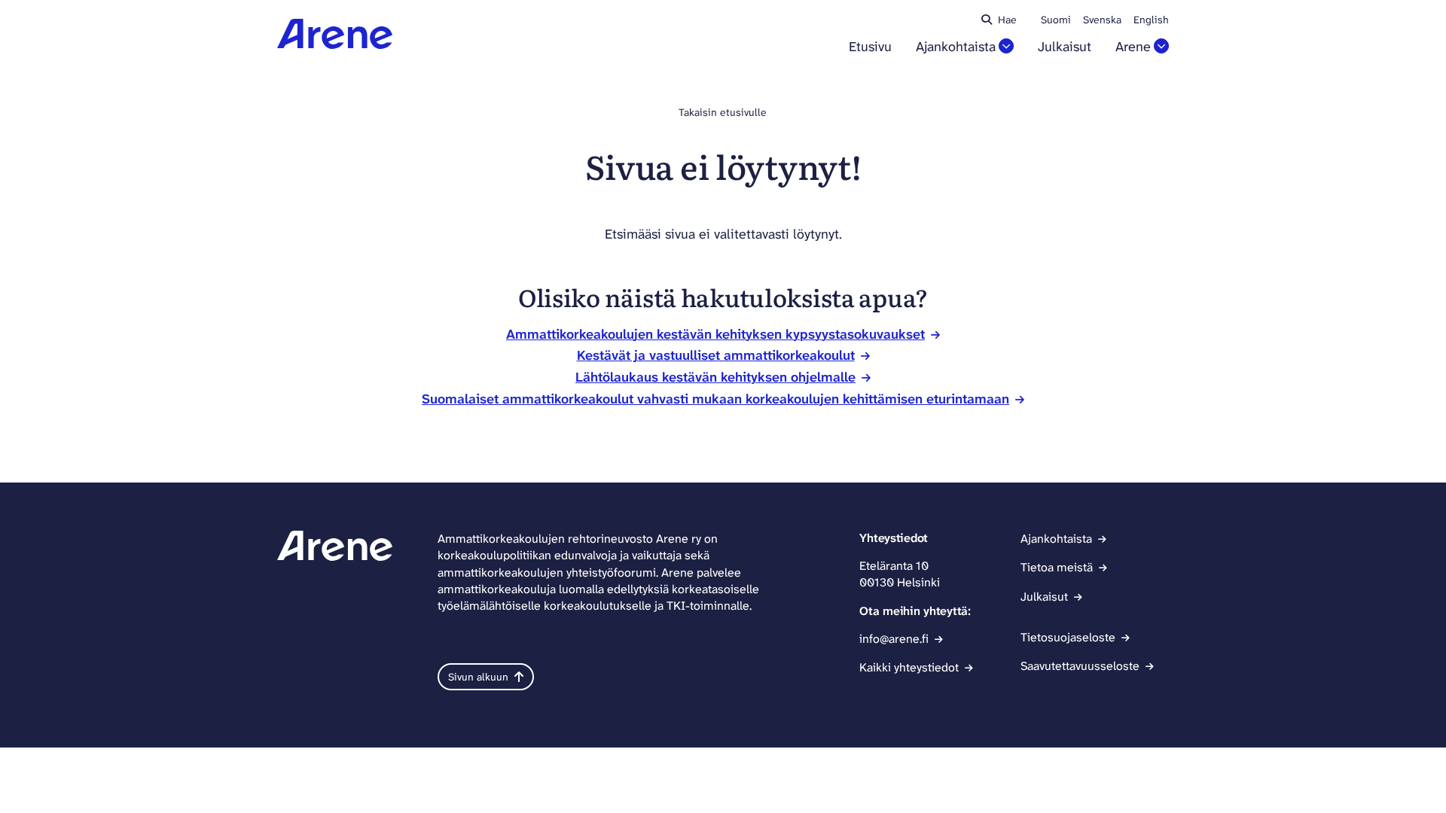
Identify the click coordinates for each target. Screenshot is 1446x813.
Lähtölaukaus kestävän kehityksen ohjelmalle (715, 377)
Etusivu (870, 47)
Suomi (1056, 19)
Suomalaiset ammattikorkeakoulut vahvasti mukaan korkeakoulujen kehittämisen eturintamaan (715, 399)
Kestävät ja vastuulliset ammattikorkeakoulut (716, 355)
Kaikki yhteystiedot (909, 667)
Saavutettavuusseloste (1079, 666)
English (1151, 19)
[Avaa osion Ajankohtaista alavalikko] (1006, 45)
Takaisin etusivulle (723, 112)
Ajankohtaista (956, 47)
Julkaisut (1064, 47)
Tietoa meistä (1056, 567)
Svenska (1102, 19)
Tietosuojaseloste (1067, 637)
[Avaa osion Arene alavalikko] (1161, 45)
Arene (1133, 47)
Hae (1007, 19)
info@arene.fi (894, 639)
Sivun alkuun (478, 677)
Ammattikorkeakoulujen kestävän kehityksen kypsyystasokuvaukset (715, 334)
